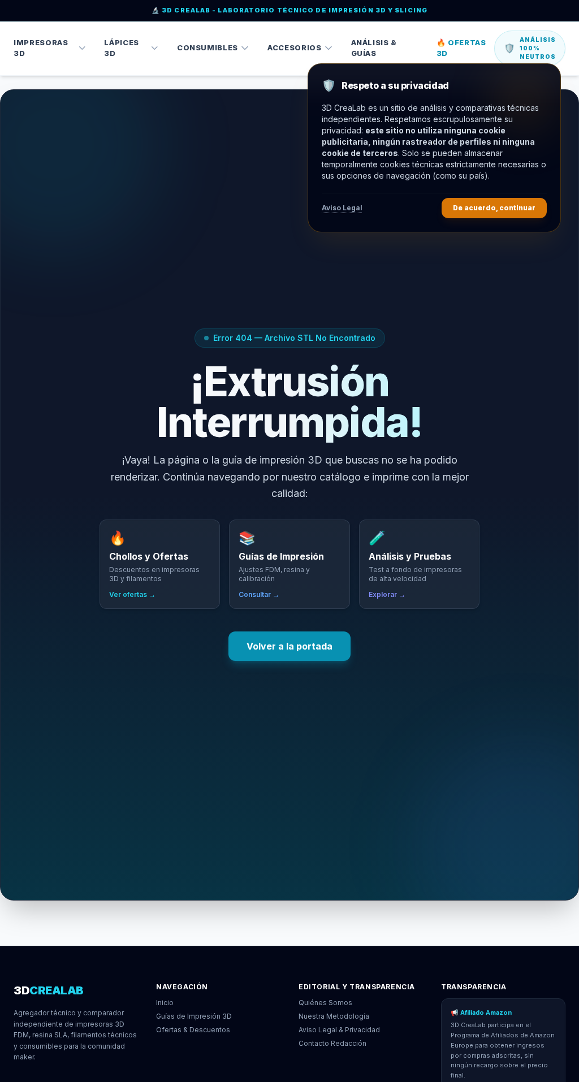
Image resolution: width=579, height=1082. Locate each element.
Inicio (165, 1002)
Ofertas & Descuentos (193, 1029)
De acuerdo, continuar (494, 208)
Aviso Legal (342, 208)
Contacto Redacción (332, 1043)
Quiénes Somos (325, 1002)
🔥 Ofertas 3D (461, 48)
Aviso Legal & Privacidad (339, 1029)
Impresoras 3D (41, 48)
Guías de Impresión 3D (194, 1016)
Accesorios (294, 47)
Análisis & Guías (374, 48)
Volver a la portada (289, 646)
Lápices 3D (121, 48)
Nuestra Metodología (334, 1016)
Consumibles (207, 47)
